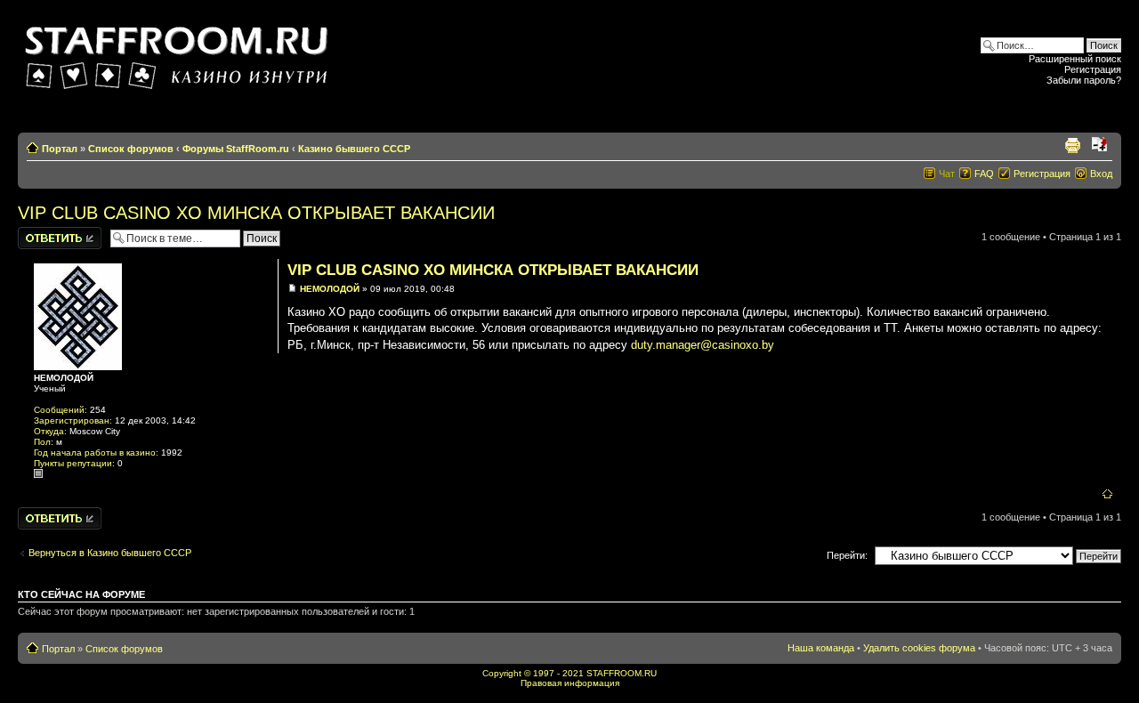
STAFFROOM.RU (621, 673)
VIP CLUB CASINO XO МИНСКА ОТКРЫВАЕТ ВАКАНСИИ (256, 212)
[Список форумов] (178, 52)
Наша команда (821, 647)
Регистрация (1092, 69)
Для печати (1072, 145)
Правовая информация (570, 683)
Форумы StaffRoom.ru (235, 148)
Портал (59, 148)
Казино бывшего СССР (354, 148)
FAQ (984, 173)
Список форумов (131, 148)
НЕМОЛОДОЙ (329, 289)
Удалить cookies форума (919, 647)
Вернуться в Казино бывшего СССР (109, 552)
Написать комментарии (48, 237)
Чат (947, 173)
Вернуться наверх (1107, 494)
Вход (1101, 173)
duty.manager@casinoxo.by (702, 345)
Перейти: (847, 555)
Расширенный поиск (1075, 58)
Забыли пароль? (1083, 80)
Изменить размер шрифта (1099, 145)
